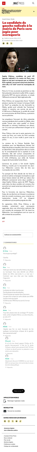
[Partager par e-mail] (3, 43)
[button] (3, 3)
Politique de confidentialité (11, 446)
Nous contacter (8, 438)
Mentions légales (8, 442)
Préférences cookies (9, 444)
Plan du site (7, 440)
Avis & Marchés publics (11, 430)
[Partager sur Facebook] (7, 43)
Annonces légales (9, 428)
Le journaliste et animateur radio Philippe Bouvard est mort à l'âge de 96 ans (12, 11)
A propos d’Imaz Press (10, 436)
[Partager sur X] (11, 43)
